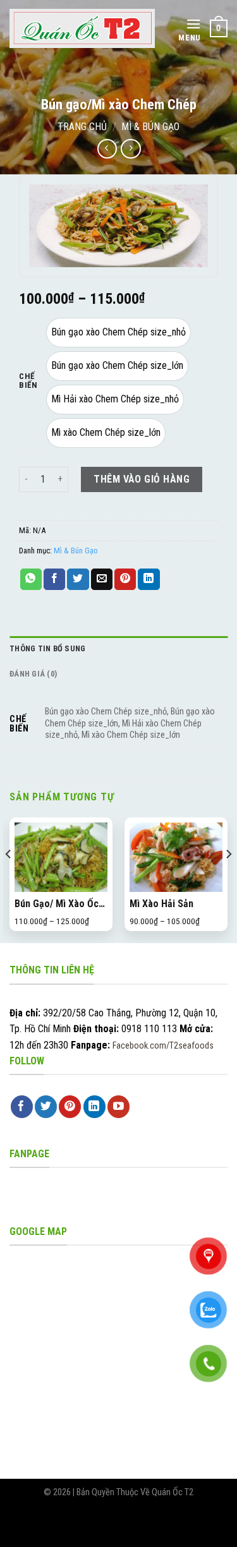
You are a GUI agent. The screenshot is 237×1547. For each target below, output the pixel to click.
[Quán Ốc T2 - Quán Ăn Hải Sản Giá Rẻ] (82, 28)
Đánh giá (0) (33, 673)
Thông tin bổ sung (47, 648)
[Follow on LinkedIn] (94, 1106)
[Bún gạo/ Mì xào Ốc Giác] (61, 857)
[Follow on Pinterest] (70, 1106)
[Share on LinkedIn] (148, 579)
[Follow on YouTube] (118, 1106)
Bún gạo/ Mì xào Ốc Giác (57, 904)
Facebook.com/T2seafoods (163, 1045)
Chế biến (28, 380)
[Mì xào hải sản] (176, 857)
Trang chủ (82, 127)
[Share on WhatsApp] (31, 579)
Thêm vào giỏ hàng (142, 479)
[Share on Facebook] (54, 579)
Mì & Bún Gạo (150, 127)
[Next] (228, 879)
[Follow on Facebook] (22, 1106)
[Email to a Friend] (101, 579)
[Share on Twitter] (77, 579)
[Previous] (9, 879)
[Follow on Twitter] (46, 1106)
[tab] (118, 648)
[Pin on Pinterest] (125, 579)
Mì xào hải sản (161, 904)
